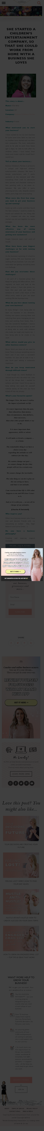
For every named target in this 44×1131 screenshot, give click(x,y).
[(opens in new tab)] (22, 565)
